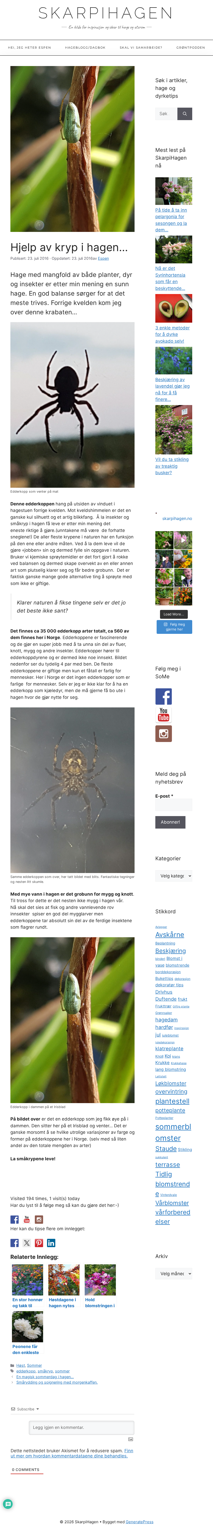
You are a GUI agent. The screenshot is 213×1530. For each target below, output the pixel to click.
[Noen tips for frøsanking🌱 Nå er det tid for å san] (183, 559)
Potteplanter (164, 1118)
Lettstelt (161, 1076)
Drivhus (163, 992)
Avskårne (169, 934)
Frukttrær (163, 1006)
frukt (182, 999)
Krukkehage (179, 1063)
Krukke (162, 1062)
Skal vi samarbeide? (141, 47)
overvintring (171, 1091)
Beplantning (165, 943)
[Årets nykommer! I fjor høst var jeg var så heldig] (164, 540)
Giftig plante (181, 1006)
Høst (20, 1365)
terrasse (167, 1164)
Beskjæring (170, 950)
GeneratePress (140, 1521)
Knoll (159, 1056)
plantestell (172, 1101)
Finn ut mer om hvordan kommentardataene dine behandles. (72, 1453)
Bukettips (164, 978)
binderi (160, 959)
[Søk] (184, 114)
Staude (166, 1149)
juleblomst (170, 1035)
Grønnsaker (163, 1013)
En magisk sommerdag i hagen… (45, 1377)
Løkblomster (170, 1083)
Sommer (34, 1365)
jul (158, 1035)
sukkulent (161, 1157)
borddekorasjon (168, 972)
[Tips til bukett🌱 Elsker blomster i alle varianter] (183, 578)
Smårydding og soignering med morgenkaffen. (57, 1382)
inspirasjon (181, 1028)
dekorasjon (182, 979)
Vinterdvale (168, 1195)
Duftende (166, 999)
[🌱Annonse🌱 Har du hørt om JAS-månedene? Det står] (164, 559)
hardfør (164, 1027)
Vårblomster (172, 1203)
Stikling (185, 1149)
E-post (164, 796)
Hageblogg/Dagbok (85, 47)
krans (176, 1056)
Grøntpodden (191, 47)
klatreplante (169, 1049)
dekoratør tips (169, 984)
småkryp (45, 1371)
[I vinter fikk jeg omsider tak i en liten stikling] (164, 596)
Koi (168, 1056)
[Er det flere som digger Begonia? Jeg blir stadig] (164, 578)
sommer (62, 1371)
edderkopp (26, 1371)
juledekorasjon (165, 1042)
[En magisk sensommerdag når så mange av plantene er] (183, 540)
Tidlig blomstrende (172, 1183)
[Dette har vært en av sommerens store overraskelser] (183, 596)
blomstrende (177, 965)
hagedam (166, 1020)
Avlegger (161, 927)
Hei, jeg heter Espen (29, 47)
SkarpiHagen (106, 13)
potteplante (170, 1110)
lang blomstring (170, 1069)
